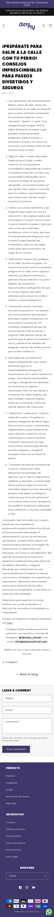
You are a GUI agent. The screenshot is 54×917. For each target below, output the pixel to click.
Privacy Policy (13, 849)
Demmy (22, 912)
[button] (3, 25)
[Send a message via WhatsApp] (48, 911)
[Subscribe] (44, 876)
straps (9, 789)
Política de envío (15, 829)
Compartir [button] (11, 662)
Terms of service (15, 843)
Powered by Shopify (32, 912)
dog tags (11, 803)
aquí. (10, 622)
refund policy (13, 836)
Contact (10, 822)
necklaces (11, 782)
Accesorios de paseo (17, 796)
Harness (10, 775)
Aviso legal (12, 856)
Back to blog (29, 674)
